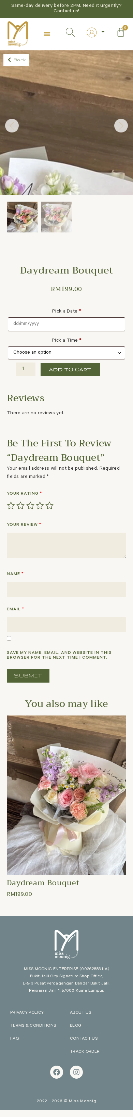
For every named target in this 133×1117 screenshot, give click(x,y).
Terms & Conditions (33, 1026)
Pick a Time (66, 341)
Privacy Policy (27, 1013)
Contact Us (84, 1039)
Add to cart (70, 369)
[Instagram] (76, 1072)
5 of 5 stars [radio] (49, 506)
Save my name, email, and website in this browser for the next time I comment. (59, 655)
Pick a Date (66, 312)
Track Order (85, 1052)
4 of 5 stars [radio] (40, 506)
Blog (75, 1026)
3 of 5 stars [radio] (30, 506)
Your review (24, 525)
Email (15, 609)
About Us (80, 1013)
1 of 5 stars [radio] (11, 506)
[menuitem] (96, 32)
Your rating (24, 494)
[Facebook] (56, 1072)
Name (15, 574)
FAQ (14, 1039)
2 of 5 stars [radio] (20, 506)
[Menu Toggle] (47, 33)
